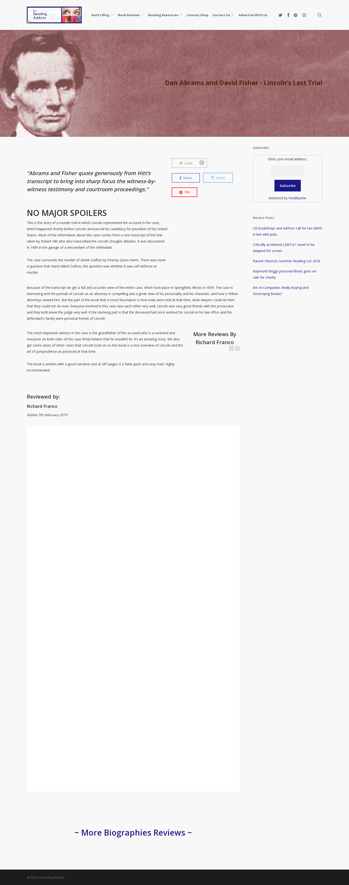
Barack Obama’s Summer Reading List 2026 (286, 261)
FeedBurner (297, 198)
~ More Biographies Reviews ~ (133, 832)
